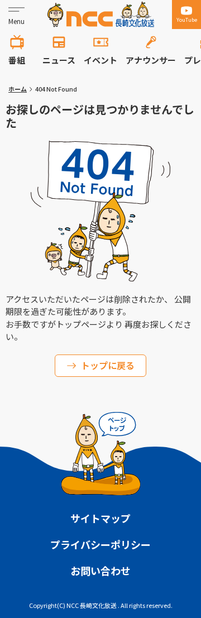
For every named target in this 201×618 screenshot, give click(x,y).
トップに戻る (108, 365)
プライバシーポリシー (100, 544)
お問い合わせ (100, 570)
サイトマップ (100, 518)
